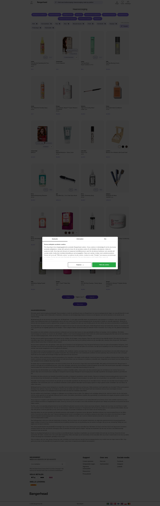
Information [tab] (80, 239)
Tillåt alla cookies (104, 264)
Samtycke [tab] (55, 239)
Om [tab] (105, 239)
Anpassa (78, 264)
